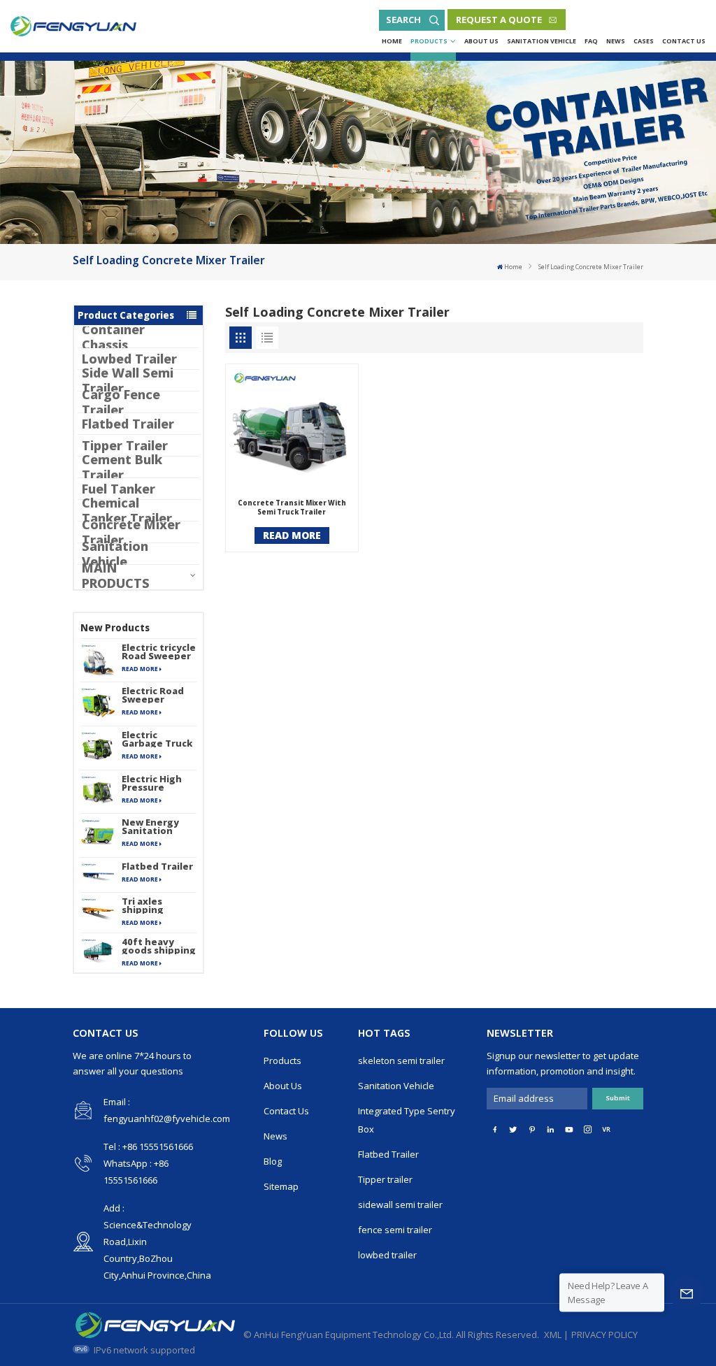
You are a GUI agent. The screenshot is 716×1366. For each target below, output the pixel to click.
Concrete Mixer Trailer (131, 532)
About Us (481, 40)
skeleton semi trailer (401, 1060)
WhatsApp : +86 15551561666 (136, 1171)
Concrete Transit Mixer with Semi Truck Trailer (292, 507)
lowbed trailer (387, 1255)
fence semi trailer (395, 1229)
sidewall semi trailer (400, 1204)
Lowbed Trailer (129, 358)
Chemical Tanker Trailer (127, 510)
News (615, 40)
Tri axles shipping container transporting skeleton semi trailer (156, 905)
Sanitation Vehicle (541, 40)
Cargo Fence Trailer (121, 401)
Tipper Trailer (125, 445)
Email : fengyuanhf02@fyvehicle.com (166, 1110)
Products (429, 40)
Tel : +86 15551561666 (148, 1146)
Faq (591, 40)
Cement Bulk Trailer (122, 466)
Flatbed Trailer (128, 423)
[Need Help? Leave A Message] (686, 1292)
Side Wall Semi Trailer (127, 380)
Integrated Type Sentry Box (406, 1120)
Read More (140, 669)
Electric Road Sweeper (153, 694)
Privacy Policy (604, 1334)
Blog (273, 1161)
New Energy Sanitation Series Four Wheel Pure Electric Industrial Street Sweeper (150, 826)
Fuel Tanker (118, 488)
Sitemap (281, 1186)
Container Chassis (113, 336)
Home (392, 40)
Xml (552, 1334)
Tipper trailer (385, 1179)
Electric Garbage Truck (157, 739)
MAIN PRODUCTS (116, 575)
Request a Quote (499, 19)
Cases (643, 40)
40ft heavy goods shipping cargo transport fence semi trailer (159, 945)
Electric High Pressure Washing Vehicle (152, 783)
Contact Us (684, 40)
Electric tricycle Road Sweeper (159, 651)
